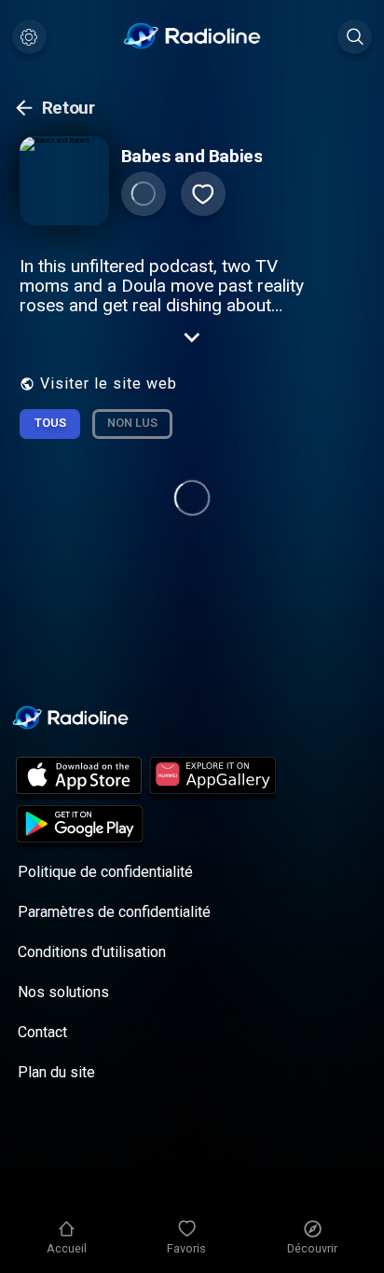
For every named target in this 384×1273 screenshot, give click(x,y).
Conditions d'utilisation (92, 952)
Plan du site (56, 1072)
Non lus (132, 423)
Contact (42, 1032)
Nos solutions (63, 992)
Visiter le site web (108, 383)
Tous (50, 423)
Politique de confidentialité (105, 872)
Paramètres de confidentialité (114, 912)
